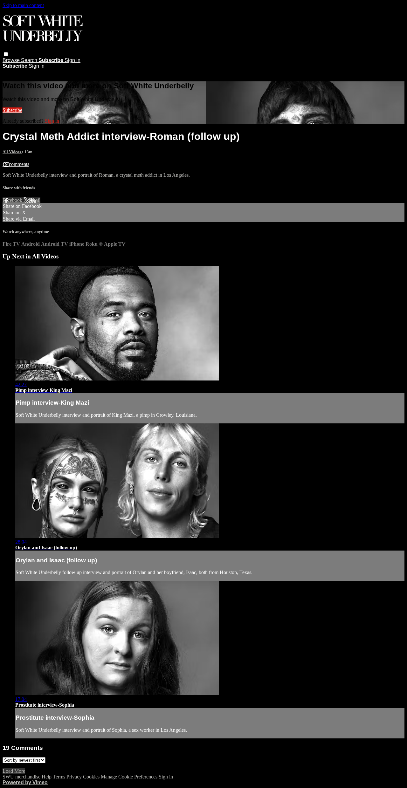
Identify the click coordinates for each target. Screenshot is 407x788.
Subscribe (12, 110)
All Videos (12, 151)
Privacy (74, 776)
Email (34, 200)
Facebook (13, 200)
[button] (6, 54)
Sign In (37, 66)
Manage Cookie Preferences (130, 776)
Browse (12, 60)
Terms (59, 776)
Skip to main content (23, 5)
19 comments (16, 164)
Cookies (92, 776)
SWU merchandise (21, 776)
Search (29, 60)
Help (47, 776)
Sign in (72, 60)
